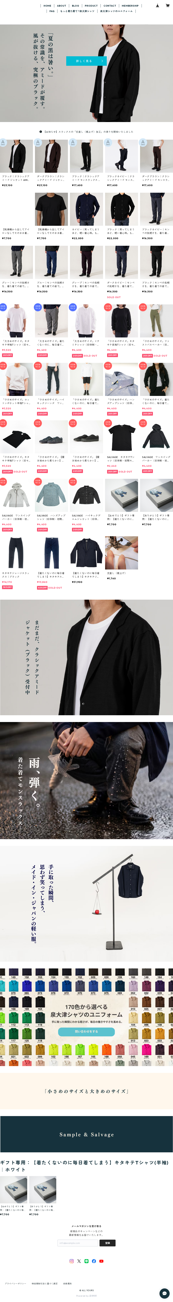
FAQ (52, 11)
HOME (47, 5)
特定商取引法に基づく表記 (45, 1283)
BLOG (75, 5)
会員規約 (67, 1283)
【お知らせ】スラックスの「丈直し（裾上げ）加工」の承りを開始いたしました (88, 131)
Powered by (82, 1296)
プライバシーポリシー (15, 1283)
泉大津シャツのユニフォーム (116, 11)
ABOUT (61, 5)
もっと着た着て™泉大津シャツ (77, 11)
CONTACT (110, 5)
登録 (107, 1243)
